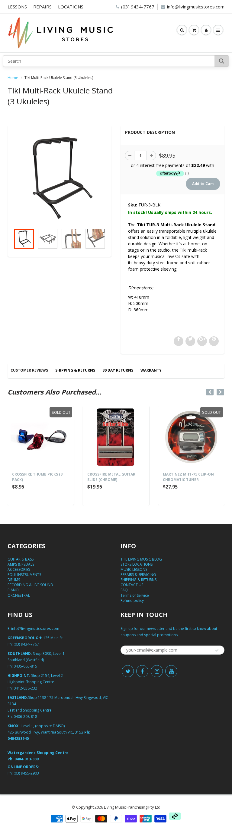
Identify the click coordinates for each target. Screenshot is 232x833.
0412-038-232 (25, 688)
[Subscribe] (217, 650)
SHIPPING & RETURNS (75, 370)
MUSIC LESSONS (134, 569)
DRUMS (14, 579)
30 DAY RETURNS (117, 370)
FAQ (124, 590)
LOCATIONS (70, 7)
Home (13, 77)
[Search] (221, 61)
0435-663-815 (25, 666)
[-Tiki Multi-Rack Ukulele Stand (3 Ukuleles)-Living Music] (59, 178)
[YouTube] (171, 671)
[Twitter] (128, 671)
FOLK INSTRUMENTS (24, 574)
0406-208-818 (25, 716)
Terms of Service (135, 595)
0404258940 (18, 738)
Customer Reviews (29, 370)
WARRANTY (151, 370)
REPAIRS (42, 7)
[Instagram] (157, 671)
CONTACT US (132, 584)
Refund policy (132, 600)
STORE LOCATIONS (137, 564)
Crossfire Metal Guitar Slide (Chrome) (111, 477)
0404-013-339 (26, 759)
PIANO (13, 590)
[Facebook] (142, 671)
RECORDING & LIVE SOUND (30, 584)
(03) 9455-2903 (26, 773)
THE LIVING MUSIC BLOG (141, 559)
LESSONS (17, 7)
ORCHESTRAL (19, 595)
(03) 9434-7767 (137, 7)
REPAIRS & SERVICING (138, 574)
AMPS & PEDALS (21, 564)
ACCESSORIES (19, 569)
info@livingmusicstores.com (195, 7)
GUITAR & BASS (21, 559)
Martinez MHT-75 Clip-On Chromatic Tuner (188, 477)
